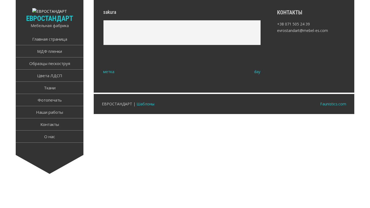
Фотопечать (50, 100)
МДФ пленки (49, 51)
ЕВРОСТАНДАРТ (49, 18)
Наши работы (49, 112)
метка (108, 71)
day (257, 71)
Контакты (49, 124)
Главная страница (49, 39)
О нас (49, 136)
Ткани (50, 87)
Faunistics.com (333, 103)
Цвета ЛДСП (49, 75)
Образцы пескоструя (49, 63)
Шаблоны (145, 103)
